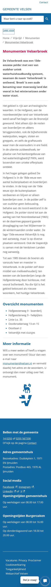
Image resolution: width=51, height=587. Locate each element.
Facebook (10, 487)
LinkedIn (9, 491)
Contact (43, 2)
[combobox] (23, 19)
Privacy (23, 560)
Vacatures (11, 560)
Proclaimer (34, 560)
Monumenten (32, 38)
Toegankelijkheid (16, 569)
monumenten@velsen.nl (17, 363)
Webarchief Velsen (17, 573)
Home (6, 38)
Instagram (26, 487)
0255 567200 (23, 438)
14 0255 (7, 438)
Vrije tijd (17, 38)
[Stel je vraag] (45, 581)
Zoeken (47, 19)
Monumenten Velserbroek (19, 42)
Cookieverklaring (16, 564)
